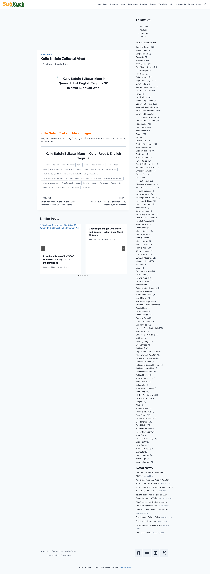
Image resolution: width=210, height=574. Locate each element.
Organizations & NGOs (146, 358)
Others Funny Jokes (144, 171)
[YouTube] (147, 553)
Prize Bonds (141, 415)
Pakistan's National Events (147, 365)
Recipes (114, 4)
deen (109, 165)
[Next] (123, 248)
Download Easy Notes (145, 121)
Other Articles (142, 315)
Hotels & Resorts (143, 221)
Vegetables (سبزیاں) (144, 80)
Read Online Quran (144, 533)
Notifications (141, 97)
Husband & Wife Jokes (146, 167)
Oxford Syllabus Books (146, 117)
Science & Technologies (146, 305)
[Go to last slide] (43, 248)
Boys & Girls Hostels (145, 218)
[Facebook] (138, 553)
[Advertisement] (83, 33)
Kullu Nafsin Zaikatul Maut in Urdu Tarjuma (85, 178)
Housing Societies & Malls (147, 328)
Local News (141, 298)
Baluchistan (141, 385)
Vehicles (139, 338)
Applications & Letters (145, 87)
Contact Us (66, 555)
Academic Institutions (145, 107)
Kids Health (141, 208)
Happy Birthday (143, 428)
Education (133, 4)
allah (79, 165)
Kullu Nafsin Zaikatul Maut (51, 174)
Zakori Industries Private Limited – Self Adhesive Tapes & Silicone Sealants (57, 201)
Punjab (139, 402)
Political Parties (143, 375)
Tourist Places (142, 408)
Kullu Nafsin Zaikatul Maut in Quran (54, 178)
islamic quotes (82, 169)
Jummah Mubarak (144, 258)
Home (98, 4)
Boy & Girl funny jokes (145, 164)
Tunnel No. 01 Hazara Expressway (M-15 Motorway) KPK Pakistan (108, 201)
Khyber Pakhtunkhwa (145, 395)
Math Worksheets (143, 147)
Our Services (141, 345)
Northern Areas (143, 398)
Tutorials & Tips (143, 449)
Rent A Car (140, 331)
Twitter (143, 36)
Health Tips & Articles (145, 187)
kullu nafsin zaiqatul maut (113, 178)
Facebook (144, 26)
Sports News (141, 308)
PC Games (140, 178)
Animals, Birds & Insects (146, 288)
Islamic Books (142, 241)
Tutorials (162, 4)
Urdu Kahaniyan (143, 462)
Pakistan (140, 348)
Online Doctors (142, 211)
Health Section (142, 181)
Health (123, 4)
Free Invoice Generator (146, 521)
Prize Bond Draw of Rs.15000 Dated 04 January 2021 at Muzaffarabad (58, 259)
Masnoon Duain (143, 261)
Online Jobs (141, 275)
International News (144, 295)
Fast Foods (141, 60)
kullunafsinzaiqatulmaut (50, 183)
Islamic (44, 169)
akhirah (56, 165)
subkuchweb (86, 187)
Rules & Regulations (144, 101)
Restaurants (141, 228)
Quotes (153, 4)
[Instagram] (155, 553)
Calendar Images (143, 321)
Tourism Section (143, 378)
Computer (140, 452)
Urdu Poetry (141, 442)
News (198, 4)
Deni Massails (142, 234)
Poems (139, 134)
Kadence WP (125, 567)
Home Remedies (143, 194)
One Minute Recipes (145, 67)
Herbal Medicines (143, 191)
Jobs (171, 4)
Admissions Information (146, 111)
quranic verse (73, 187)
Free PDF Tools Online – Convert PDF (152, 510)
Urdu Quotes (141, 445)
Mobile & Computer (144, 301)
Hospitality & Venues (145, 214)
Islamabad (140, 392)
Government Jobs (144, 271)
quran (94, 183)
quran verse (60, 187)
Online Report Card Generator (149, 525)
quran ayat (104, 183)
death (86, 165)
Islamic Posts (46, 54)
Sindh (138, 405)
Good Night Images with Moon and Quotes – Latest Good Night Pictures (106, 232)
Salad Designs (142, 77)
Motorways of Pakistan (146, 355)
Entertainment (142, 157)
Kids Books (141, 131)
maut (78, 183)
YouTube (143, 30)
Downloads (181, 4)
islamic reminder (97, 169)
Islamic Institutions (144, 244)
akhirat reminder (68, 165)
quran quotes (116, 183)
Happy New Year (143, 432)
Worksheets (141, 141)
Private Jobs (141, 278)
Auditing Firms (142, 318)
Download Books (143, 114)
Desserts (140, 57)
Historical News (143, 291)
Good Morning (142, 422)
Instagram (144, 33)
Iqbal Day (140, 435)
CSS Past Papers (143, 90)
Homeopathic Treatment (146, 198)
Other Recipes (142, 70)
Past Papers (141, 154)
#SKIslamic (46, 165)
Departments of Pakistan (147, 351)
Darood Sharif (142, 254)
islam (116, 165)
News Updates (142, 281)
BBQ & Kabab (142, 54)
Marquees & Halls (143, 224)
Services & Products (145, 335)
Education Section (144, 104)
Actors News (141, 285)
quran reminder (47, 187)
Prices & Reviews (143, 412)
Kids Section (141, 124)
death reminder (98, 165)
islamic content (56, 169)
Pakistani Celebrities (145, 368)
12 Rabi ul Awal (142, 251)
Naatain (139, 264)
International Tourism (145, 388)
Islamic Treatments (144, 204)
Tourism (143, 4)
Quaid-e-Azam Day (144, 439)
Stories (139, 137)
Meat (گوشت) (142, 64)
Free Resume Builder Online (148, 517)
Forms (138, 94)
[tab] (78, 275)
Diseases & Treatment (145, 184)
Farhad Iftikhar (48, 64)
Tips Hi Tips (141, 459)
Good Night (141, 425)
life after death (67, 183)
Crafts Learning (143, 455)
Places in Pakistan (144, 372)
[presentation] (60, 237)
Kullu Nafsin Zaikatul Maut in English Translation (81, 174)
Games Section (142, 174)
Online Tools (141, 311)
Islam (105, 4)
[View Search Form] (205, 4)
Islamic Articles (142, 238)
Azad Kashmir (142, 382)
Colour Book (141, 127)
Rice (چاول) (140, 74)
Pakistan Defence (143, 361)
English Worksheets (144, 144)
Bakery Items (141, 50)
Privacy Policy (53, 555)
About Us (45, 551)
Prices (191, 4)
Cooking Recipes (143, 47)
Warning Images (143, 341)
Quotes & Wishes (143, 418)
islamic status (111, 169)
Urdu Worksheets (143, 151)
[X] (164, 553)
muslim (86, 183)
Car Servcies (141, 325)
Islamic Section (142, 231)
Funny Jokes (141, 161)
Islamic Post (69, 169)
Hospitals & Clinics (144, 201)
